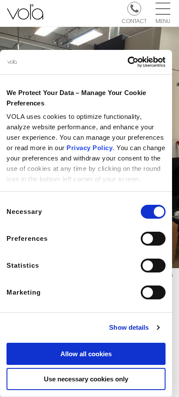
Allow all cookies (86, 354)
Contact (134, 20)
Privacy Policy (89, 147)
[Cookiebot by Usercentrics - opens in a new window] (128, 62)
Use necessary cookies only (86, 379)
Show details (129, 327)
